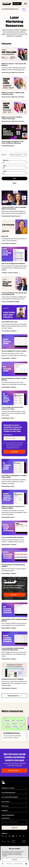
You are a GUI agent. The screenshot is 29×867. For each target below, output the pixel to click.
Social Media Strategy (13, 301)
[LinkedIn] (9, 836)
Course (4, 301)
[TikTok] (6, 836)
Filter (14, 178)
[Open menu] (25, 3)
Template (4, 272)
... (21, 215)
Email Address (6, 818)
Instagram (13, 243)
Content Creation (13, 272)
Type (4, 166)
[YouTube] (13, 836)
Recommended (6, 216)
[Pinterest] (20, 836)
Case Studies (5, 243)
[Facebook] (23, 836)
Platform (5, 160)
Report (12, 145)
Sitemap (3, 841)
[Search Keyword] (25, 154)
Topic (5, 171)
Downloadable (6, 145)
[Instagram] (2, 836)
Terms (8, 841)
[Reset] (23, 154)
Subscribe (14, 452)
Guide (12, 418)
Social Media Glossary (11, 733)
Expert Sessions (6, 72)
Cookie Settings (24, 841)
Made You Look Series (18, 72)
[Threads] (16, 836)
